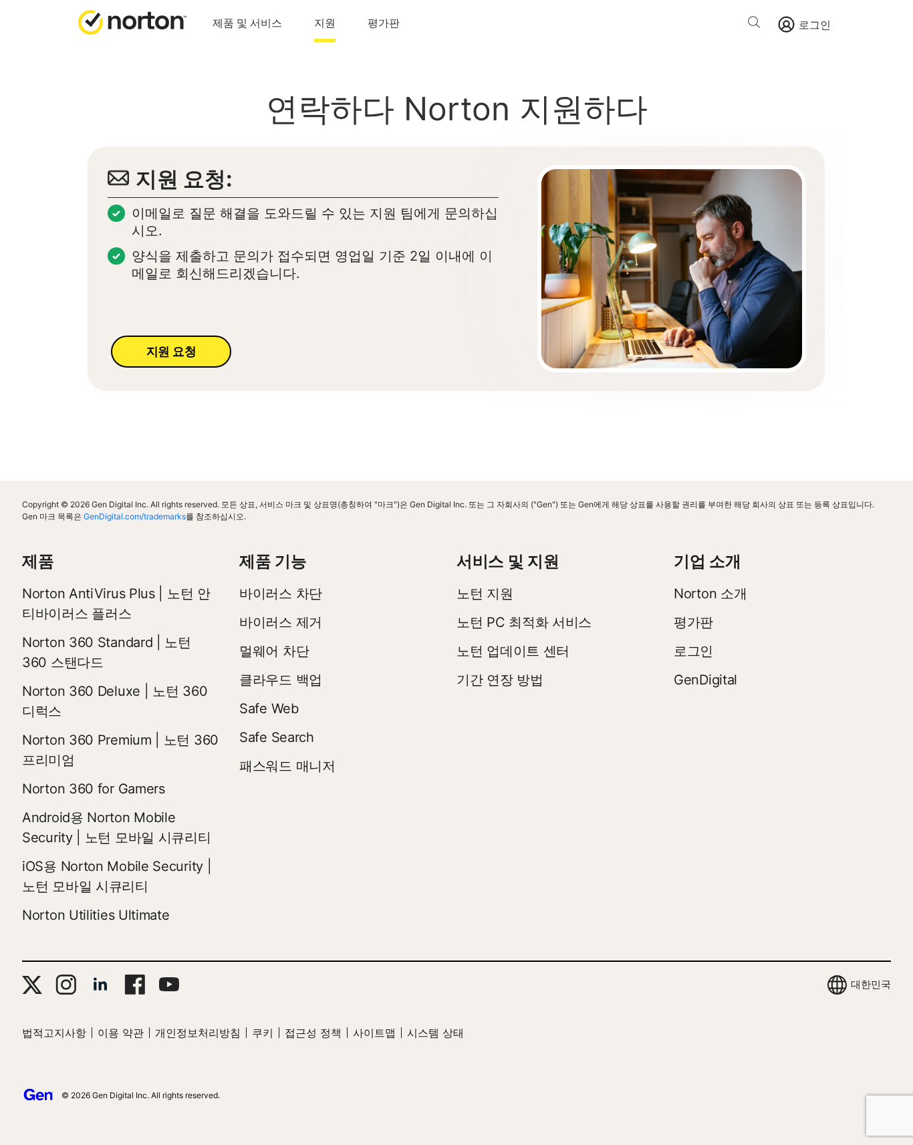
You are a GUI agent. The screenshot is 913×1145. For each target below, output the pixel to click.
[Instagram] (65, 985)
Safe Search (276, 737)
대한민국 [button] (871, 984)
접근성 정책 (313, 1032)
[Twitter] (32, 985)
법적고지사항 (54, 1032)
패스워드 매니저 (287, 766)
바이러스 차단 (280, 594)
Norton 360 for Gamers (93, 789)
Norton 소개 (710, 594)
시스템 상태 (435, 1032)
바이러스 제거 (280, 622)
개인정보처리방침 (198, 1032)
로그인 (815, 24)
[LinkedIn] (100, 984)
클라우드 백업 (280, 680)
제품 (37, 561)
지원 (325, 22)
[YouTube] (168, 984)
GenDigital (705, 680)
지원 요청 (171, 351)
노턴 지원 (484, 594)
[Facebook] (134, 985)
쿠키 (262, 1032)
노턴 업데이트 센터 (512, 651)
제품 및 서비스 (247, 22)
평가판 (384, 22)
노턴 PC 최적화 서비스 (524, 622)
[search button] (757, 24)
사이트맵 (374, 1032)
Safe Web (269, 709)
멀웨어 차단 (274, 651)
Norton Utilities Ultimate (96, 915)
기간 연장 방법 (499, 680)
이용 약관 (121, 1032)
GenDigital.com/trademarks (135, 516)
